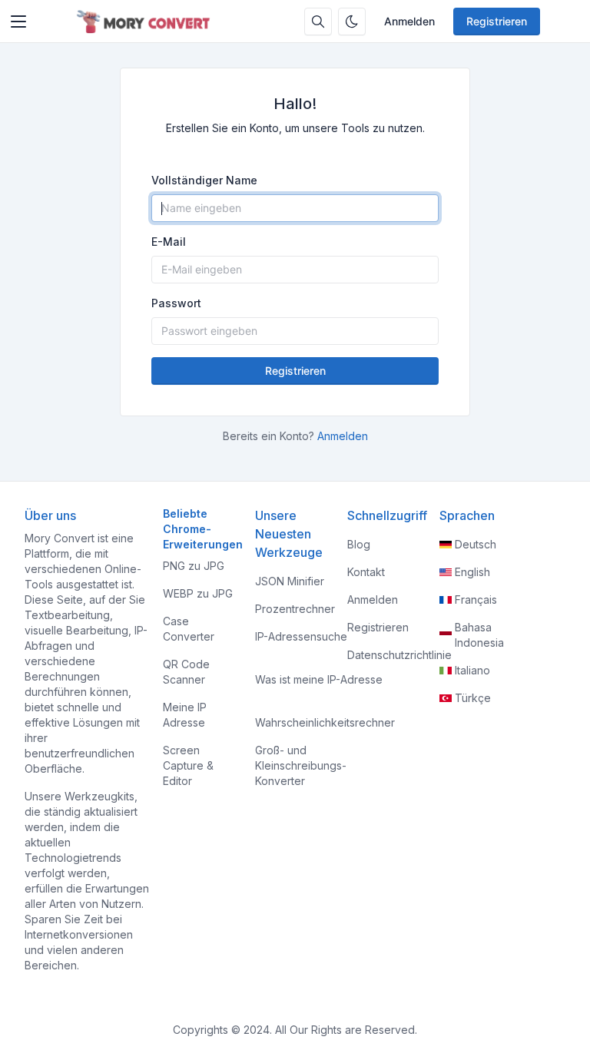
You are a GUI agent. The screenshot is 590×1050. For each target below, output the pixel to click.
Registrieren (496, 21)
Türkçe (473, 697)
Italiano (472, 670)
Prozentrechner (295, 608)
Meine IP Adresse (185, 715)
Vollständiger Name (204, 180)
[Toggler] (18, 21)
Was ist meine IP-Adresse (319, 679)
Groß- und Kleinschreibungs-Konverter (300, 765)
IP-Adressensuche (301, 636)
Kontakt (366, 571)
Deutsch (475, 544)
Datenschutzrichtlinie (399, 654)
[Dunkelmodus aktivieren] (352, 21)
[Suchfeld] (318, 21)
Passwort (176, 303)
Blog (358, 544)
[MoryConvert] (146, 21)
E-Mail (168, 241)
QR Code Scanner (186, 671)
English (472, 571)
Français (476, 599)
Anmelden (409, 21)
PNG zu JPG (193, 565)
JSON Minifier (289, 581)
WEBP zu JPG (198, 593)
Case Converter (188, 628)
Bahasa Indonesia (479, 635)
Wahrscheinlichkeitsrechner (325, 722)
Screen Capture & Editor (188, 765)
